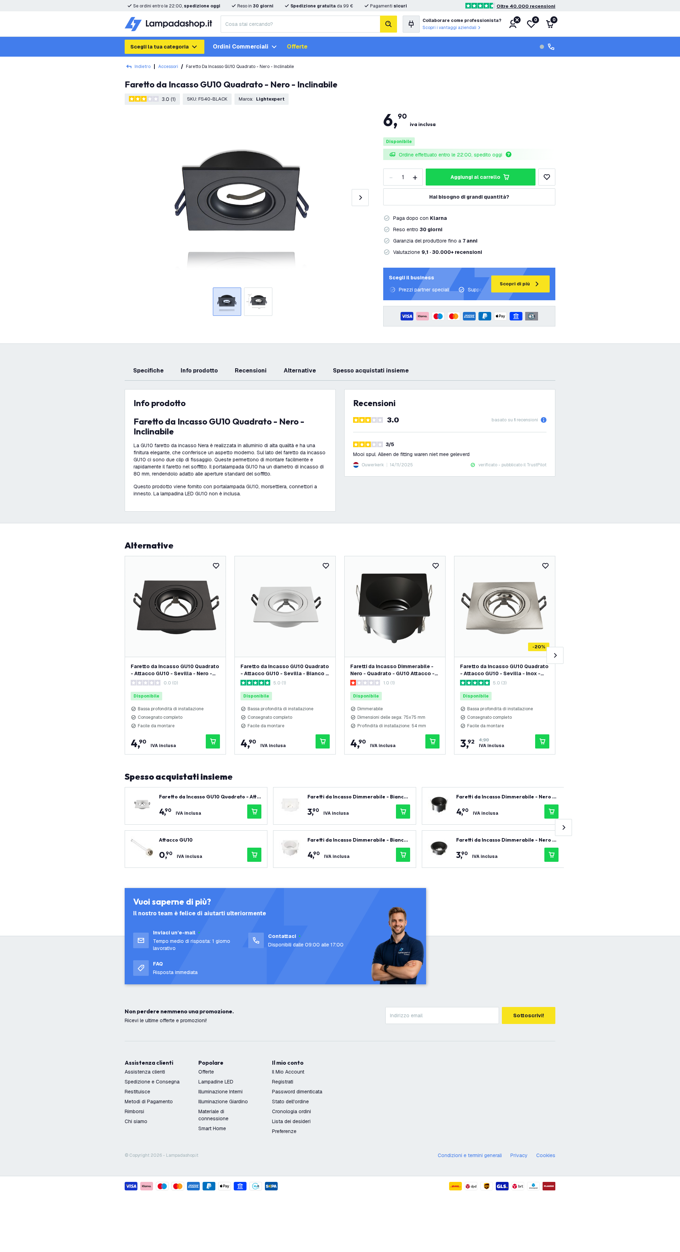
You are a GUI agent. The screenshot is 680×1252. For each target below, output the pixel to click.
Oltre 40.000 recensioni (526, 6)
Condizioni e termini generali (470, 1155)
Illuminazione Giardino (223, 1101)
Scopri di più (515, 284)
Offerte (297, 46)
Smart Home (212, 1128)
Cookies (545, 1155)
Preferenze (284, 1131)
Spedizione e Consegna (152, 1082)
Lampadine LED (215, 1082)
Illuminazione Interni (220, 1091)
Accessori (168, 66)
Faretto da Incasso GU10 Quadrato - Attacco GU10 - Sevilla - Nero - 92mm (175, 670)
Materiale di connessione (213, 1115)
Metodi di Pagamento (149, 1101)
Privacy (519, 1155)
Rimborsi (134, 1111)
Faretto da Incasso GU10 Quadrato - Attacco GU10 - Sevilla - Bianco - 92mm (284, 670)
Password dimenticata (297, 1091)
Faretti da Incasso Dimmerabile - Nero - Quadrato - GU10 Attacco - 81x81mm (392, 670)
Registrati (282, 1082)
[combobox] (300, 24)
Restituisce (137, 1091)
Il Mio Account (288, 1072)
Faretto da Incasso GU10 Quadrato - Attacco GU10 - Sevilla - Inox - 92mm (504, 670)
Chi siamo (136, 1121)
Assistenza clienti (145, 1072)
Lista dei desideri (291, 1121)
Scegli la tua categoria (159, 47)
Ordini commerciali (240, 46)
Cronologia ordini (291, 1111)
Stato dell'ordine (290, 1101)
